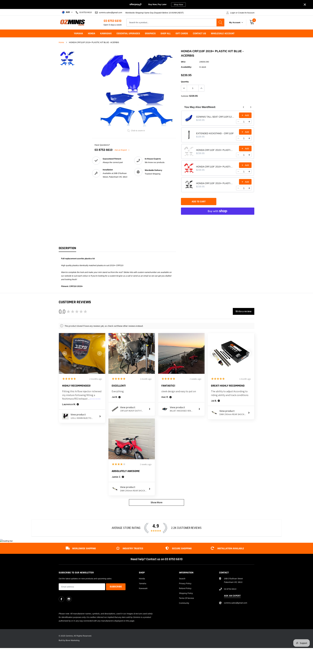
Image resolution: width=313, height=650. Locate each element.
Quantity (185, 82)
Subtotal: (185, 96)
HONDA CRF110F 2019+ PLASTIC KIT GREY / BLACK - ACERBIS (215, 183)
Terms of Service (186, 598)
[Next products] (250, 107)
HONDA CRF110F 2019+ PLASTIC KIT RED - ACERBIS (215, 166)
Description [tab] (67, 248)
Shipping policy (186, 593)
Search (182, 578)
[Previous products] (243, 107)
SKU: (183, 62)
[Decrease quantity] (238, 121)
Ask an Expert (121, 150)
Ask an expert (232, 596)
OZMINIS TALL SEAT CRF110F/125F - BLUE (215, 116)
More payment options (217, 219)
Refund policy (185, 588)
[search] (220, 22)
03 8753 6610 (112, 21)
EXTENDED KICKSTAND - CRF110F (215, 133)
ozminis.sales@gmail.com (110, 12)
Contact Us (199, 33)
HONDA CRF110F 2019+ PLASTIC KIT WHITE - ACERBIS (215, 150)
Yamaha (78, 33)
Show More (95, 399)
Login (232, 13)
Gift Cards (182, 33)
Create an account (246, 13)
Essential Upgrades (128, 33)
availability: (186, 67)
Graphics (150, 33)
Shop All (166, 33)
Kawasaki (106, 33)
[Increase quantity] (249, 121)
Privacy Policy (185, 583)
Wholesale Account (222, 33)
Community (184, 603)
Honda (91, 33)
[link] (67, 58)
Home (61, 42)
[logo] (72, 22)
